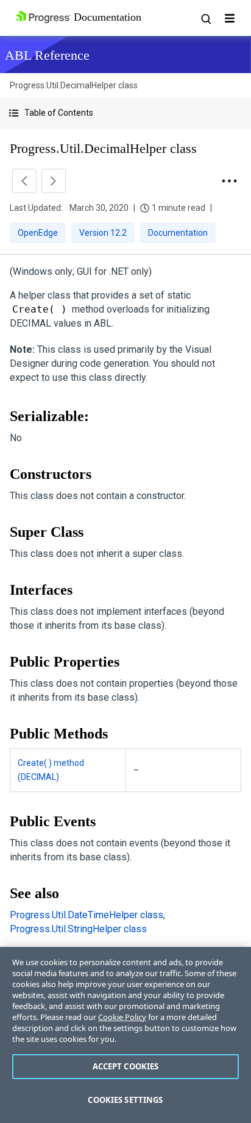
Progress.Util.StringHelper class (78, 929)
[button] (125, 113)
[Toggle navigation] (230, 18)
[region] (125, 1035)
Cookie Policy (122, 1016)
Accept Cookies (126, 1066)
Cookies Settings (125, 1099)
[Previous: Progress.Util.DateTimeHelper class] (24, 181)
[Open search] (205, 18)
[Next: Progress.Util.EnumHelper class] (54, 181)
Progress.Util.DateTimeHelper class (86, 915)
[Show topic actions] (229, 181)
